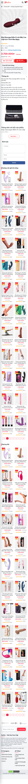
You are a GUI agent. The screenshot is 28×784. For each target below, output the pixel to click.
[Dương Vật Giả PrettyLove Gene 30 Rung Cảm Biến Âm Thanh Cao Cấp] (7, 399)
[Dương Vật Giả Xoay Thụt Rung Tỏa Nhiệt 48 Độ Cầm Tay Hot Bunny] (21, 199)
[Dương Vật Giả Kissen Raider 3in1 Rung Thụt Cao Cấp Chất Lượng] (21, 310)
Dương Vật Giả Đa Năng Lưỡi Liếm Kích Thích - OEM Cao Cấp (7, 319)
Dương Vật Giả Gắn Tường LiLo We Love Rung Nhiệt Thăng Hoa (20, 662)
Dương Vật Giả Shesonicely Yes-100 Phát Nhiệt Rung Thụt (20, 252)
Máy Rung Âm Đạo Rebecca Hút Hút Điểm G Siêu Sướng (20, 573)
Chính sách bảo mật (7, 756)
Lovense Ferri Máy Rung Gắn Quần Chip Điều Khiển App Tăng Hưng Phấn (7, 618)
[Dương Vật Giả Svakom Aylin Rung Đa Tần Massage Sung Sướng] (7, 221)
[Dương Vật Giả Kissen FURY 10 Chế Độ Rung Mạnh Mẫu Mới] (7, 266)
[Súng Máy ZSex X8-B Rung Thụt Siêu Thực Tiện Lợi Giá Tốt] (7, 332)
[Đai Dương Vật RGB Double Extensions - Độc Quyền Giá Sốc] (21, 609)
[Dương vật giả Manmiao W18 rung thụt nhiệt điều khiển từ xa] (21, 332)
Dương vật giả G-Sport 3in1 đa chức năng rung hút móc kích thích (7, 296)
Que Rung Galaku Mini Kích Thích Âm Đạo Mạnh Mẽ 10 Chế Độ (7, 706)
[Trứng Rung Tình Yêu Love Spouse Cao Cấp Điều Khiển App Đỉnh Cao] (7, 653)
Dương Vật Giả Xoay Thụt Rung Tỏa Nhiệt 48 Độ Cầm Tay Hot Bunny (21, 208)
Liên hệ (4, 761)
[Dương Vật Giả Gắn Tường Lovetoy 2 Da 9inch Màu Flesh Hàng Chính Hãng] (7, 475)
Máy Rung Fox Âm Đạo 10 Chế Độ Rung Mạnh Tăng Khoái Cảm (20, 274)
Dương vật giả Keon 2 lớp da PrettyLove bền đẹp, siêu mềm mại (7, 640)
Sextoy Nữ (5, 444)
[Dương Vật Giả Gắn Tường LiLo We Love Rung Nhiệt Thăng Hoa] (21, 653)
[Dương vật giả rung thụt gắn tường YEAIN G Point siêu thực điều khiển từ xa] (21, 177)
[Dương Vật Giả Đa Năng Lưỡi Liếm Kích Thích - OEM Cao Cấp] (7, 310)
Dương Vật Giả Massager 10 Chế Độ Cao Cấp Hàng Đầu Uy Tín (20, 408)
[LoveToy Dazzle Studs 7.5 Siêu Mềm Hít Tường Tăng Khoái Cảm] (7, 675)
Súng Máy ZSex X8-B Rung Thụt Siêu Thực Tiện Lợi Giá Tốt (7, 341)
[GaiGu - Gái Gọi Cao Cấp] (8, 2)
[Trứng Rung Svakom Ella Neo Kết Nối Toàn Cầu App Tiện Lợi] (21, 698)
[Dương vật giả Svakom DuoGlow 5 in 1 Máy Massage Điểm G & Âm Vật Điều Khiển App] (7, 177)
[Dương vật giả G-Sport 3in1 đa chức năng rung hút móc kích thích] (7, 288)
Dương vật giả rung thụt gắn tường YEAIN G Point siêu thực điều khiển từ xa (20, 186)
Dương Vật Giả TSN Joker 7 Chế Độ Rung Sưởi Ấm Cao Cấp (7, 385)
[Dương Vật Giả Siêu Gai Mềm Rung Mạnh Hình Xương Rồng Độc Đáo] (7, 421)
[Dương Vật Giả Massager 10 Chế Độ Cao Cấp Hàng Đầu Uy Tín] (21, 399)
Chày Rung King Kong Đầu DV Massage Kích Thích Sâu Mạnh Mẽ (7, 506)
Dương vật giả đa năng (14, 50)
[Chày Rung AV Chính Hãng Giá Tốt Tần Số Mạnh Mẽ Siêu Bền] (7, 586)
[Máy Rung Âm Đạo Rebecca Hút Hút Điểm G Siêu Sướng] (21, 564)
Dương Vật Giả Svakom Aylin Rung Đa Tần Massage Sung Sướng (7, 230)
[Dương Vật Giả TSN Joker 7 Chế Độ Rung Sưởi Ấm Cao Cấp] (7, 377)
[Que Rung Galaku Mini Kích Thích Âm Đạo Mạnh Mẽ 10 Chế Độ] (7, 698)
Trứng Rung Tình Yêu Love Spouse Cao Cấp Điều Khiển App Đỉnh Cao (7, 662)
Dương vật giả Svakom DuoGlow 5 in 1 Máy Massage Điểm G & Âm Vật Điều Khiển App (7, 186)
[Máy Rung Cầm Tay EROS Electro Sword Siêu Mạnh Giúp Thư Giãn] (21, 377)
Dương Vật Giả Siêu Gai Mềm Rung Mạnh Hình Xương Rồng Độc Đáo (7, 430)
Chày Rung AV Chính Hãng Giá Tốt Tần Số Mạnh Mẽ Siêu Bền (7, 595)
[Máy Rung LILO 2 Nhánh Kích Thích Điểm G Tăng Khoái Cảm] (21, 288)
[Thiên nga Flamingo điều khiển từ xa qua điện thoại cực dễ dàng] (21, 475)
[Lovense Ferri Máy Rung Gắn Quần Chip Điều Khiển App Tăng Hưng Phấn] (7, 609)
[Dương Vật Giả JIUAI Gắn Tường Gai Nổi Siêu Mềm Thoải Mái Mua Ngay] (21, 631)
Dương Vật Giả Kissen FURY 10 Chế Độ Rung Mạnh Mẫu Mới (7, 274)
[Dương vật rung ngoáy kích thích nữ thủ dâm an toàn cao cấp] (7, 199)
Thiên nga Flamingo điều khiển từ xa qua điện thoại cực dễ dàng (21, 484)
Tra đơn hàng (21, 729)
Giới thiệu (4, 759)
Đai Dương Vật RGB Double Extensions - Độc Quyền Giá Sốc (21, 617)
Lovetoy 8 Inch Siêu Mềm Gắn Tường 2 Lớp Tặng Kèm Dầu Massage (7, 551)
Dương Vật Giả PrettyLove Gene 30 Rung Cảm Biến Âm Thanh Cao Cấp (7, 408)
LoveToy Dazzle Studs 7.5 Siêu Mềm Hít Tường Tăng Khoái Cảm (7, 684)
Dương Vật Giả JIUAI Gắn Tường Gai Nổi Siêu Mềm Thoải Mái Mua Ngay (21, 640)
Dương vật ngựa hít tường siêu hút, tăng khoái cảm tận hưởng (20, 506)
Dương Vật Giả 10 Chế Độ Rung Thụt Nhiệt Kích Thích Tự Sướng (21, 230)
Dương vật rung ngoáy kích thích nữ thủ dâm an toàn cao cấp (7, 208)
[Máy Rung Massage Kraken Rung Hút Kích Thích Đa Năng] (7, 243)
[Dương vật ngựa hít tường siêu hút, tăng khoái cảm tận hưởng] (21, 497)
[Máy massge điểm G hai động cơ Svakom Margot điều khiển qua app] (7, 564)
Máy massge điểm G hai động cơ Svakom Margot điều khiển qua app (7, 574)
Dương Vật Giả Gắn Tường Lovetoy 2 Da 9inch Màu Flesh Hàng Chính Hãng (7, 485)
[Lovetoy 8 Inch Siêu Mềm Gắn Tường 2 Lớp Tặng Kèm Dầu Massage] (7, 542)
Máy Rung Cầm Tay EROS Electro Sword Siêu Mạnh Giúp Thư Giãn (20, 385)
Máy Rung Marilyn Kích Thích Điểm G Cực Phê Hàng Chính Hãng (20, 430)
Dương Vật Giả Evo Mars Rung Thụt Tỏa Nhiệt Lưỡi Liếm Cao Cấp (7, 363)
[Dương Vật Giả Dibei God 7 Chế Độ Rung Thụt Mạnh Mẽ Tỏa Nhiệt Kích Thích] (21, 354)
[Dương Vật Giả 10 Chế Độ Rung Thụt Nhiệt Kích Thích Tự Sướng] (21, 221)
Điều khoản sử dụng (7, 754)
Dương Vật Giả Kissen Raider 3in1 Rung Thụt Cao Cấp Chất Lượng (20, 319)
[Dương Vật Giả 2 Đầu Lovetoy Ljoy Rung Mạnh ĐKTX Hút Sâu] (7, 520)
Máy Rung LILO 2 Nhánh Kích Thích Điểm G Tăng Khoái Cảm (21, 296)
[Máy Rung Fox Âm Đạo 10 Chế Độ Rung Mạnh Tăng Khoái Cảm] (21, 266)
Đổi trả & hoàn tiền (20, 765)
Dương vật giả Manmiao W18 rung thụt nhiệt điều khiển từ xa (21, 341)
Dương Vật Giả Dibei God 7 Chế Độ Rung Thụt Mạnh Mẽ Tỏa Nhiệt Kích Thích (20, 364)
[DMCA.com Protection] (14, 771)
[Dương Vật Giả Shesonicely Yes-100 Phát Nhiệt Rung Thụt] (21, 243)
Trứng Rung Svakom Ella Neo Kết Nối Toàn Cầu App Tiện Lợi (21, 706)
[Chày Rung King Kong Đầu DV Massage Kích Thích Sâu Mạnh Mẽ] (7, 497)
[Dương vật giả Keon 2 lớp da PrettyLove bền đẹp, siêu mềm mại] (7, 631)
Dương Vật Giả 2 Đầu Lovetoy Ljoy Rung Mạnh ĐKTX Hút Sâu (7, 528)
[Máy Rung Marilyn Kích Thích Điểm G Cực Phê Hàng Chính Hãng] (21, 421)
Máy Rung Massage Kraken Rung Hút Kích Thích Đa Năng (7, 252)
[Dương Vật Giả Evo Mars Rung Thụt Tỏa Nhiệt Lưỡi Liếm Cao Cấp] (7, 354)
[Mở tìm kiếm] (22, 2)
